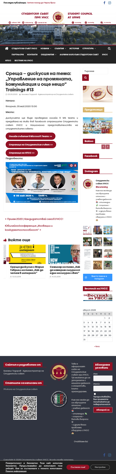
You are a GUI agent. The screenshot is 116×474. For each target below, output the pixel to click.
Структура (88, 48)
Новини (45, 48)
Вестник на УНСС (24, 60)
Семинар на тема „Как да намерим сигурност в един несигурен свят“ (61, 269)
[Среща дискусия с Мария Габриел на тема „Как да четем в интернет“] (22, 246)
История (74, 48)
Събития (59, 48)
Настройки (100, 467)
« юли (97, 346)
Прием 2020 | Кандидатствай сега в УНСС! (34, 218)
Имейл (96, 384)
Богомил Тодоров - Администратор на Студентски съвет (48, 94)
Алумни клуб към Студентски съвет (79, 54)
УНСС (105, 54)
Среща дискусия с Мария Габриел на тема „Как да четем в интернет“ (21, 269)
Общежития (47, 54)
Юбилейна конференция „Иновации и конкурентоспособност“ (29, 227)
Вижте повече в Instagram (99, 277)
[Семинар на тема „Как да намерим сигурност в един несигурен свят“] (61, 246)
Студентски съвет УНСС (24, 48)
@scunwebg (102, 187)
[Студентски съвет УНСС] (7, 49)
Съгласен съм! (78, 467)
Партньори (18, 54)
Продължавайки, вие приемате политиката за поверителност (102, 400)
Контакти (32, 54)
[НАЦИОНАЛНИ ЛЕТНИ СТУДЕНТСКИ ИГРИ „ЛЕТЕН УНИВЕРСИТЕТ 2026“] (98, 119)
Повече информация (16, 471)
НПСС (8, 60)
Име (95, 374)
